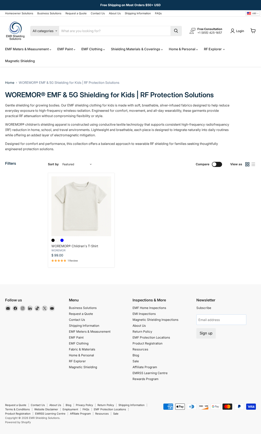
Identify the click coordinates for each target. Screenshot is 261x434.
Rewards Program (145, 379)
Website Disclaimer (46, 409)
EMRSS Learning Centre (150, 373)
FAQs (158, 13)
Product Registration (148, 343)
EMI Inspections (144, 314)
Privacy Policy (84, 405)
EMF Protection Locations (151, 337)
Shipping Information (138, 13)
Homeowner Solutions (19, 13)
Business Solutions (49, 13)
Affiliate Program (145, 367)
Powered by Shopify (18, 422)
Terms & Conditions (17, 409)
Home (9, 82)
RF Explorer (213, 49)
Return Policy (142, 331)
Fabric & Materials (82, 349)
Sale (136, 361)
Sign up (206, 333)
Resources (140, 349)
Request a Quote (76, 13)
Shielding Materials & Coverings (136, 49)
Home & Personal (182, 49)
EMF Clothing (92, 49)
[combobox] (253, 13)
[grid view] (247, 164)
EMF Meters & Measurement (27, 49)
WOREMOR (58, 250)
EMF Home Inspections (149, 308)
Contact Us (98, 13)
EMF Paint (65, 49)
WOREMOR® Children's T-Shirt (74, 246)
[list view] (253, 164)
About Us (115, 13)
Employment (70, 409)
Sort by (53, 164)
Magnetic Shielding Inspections (155, 320)
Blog (136, 355)
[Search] (175, 31)
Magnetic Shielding (20, 61)
